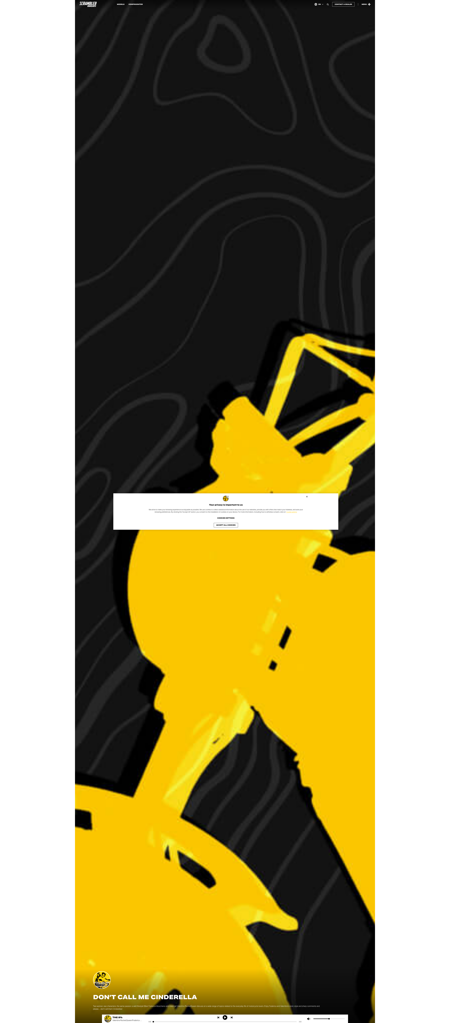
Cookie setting (291, 512)
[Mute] (309, 1018)
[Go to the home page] (88, 4)
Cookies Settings (225, 518)
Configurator (136, 4)
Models (120, 4)
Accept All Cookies (226, 525)
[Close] (306, 496)
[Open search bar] (328, 4)
